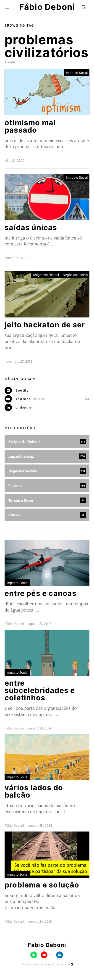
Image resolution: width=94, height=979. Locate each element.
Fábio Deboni (47, 7)
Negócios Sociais (75, 275)
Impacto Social (77, 73)
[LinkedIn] (59, 954)
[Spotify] (33, 954)
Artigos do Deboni (46, 275)
